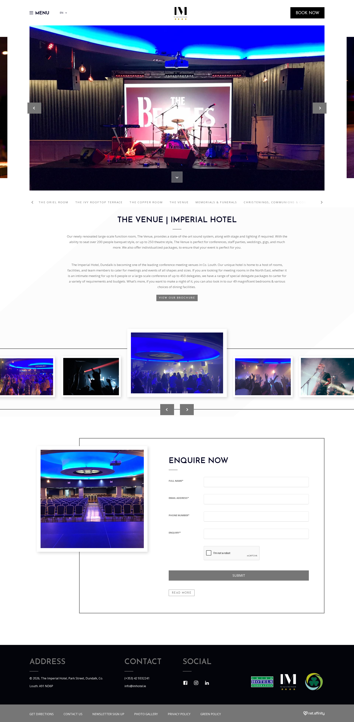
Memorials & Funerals (216, 202)
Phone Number (179, 515)
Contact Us (73, 714)
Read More (181, 593)
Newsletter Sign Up (108, 714)
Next (321, 202)
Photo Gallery (146, 714)
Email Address (179, 498)
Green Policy (210, 714)
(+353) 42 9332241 (137, 678)
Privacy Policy (179, 714)
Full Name (176, 480)
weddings (254, 242)
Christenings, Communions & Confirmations (285, 202)
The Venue (179, 202)
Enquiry (175, 532)
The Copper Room (146, 202)
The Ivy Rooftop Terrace (99, 202)
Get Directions (42, 714)
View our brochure (177, 298)
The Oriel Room (53, 202)
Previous (33, 202)
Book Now (307, 13)
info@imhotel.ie (135, 686)
